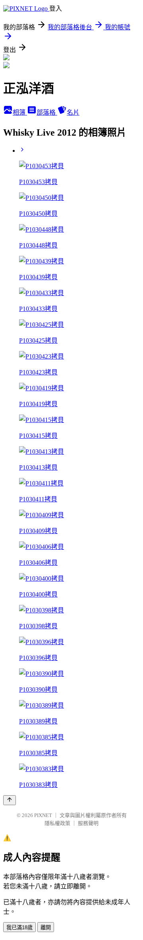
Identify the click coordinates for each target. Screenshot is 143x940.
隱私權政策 (57, 823)
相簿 (20, 112)
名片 (73, 112)
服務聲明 (88, 823)
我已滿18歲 (19, 927)
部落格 (47, 112)
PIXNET (43, 815)
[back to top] (9, 800)
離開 (46, 927)
